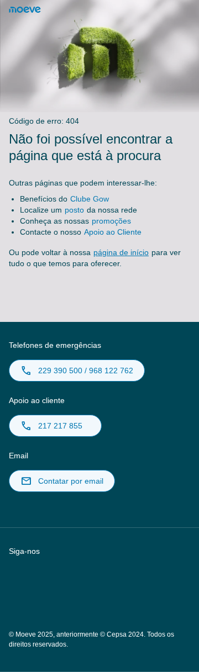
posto (74, 209)
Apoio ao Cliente (113, 231)
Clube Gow (89, 198)
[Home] (25, 10)
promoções (111, 220)
